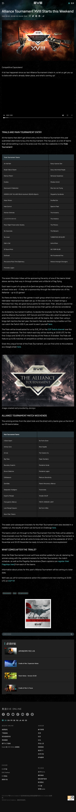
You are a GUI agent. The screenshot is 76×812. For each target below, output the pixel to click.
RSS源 (40, 786)
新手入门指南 (6, 743)
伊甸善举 (41, 757)
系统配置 (5, 740)
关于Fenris (41, 772)
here (50, 324)
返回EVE (40, 750)
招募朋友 (41, 747)
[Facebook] (3, 714)
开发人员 (41, 743)
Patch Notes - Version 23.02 (28, 676)
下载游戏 (5, 733)
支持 (39, 733)
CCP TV (11, 581)
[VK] (32, 714)
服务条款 (41, 775)
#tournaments (7, 593)
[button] (71, 3)
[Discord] (22, 714)
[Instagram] (27, 714)
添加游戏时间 (6, 736)
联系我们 (41, 782)
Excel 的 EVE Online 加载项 (10, 747)
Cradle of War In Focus (26, 688)
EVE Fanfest (6, 772)
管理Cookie (41, 789)
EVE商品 (4, 776)
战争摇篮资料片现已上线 (27, 651)
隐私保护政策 (42, 779)
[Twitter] (8, 714)
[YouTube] (12, 714)
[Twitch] (17, 714)
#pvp (14, 593)
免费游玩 (5, 729)
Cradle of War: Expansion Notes (28, 663)
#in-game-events (23, 593)
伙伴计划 (41, 754)
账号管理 (41, 729)
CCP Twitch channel (56, 329)
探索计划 (5, 779)
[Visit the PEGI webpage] (71, 798)
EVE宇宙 (4, 769)
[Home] (38, 5)
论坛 (39, 740)
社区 (39, 736)
